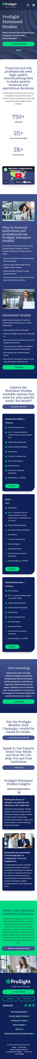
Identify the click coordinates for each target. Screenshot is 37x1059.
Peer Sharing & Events (18, 1012)
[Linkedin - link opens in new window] (33, 1005)
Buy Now (18, 367)
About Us (18, 1029)
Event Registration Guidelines (14, 1051)
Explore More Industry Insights (18, 789)
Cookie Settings (19, 1054)
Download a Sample (18, 407)
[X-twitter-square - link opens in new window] (29, 1005)
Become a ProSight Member (18, 948)
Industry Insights (18, 1025)
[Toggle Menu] (33, 5)
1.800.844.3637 (7, 1005)
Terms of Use (28, 1051)
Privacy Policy (22, 1047)
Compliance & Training (19, 1020)
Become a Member (18, 992)
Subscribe (26, 999)
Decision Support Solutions (18, 1016)
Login (18, 50)
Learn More (18, 702)
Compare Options (18, 44)
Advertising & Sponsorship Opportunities (18, 1033)
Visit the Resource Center (18, 738)
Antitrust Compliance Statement (19, 1049)
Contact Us (18, 768)
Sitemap (14, 1047)
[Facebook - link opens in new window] (26, 1005)
